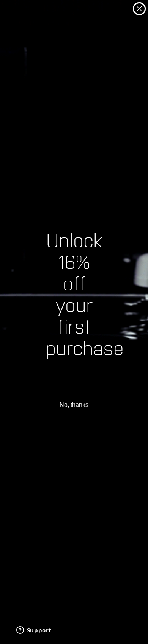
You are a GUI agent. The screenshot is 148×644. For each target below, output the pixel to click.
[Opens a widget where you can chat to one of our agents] (34, 630)
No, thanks (74, 405)
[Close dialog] (139, 8)
